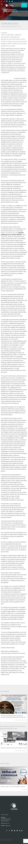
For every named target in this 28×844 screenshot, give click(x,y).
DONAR (24, 5)
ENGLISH (23, 1)
